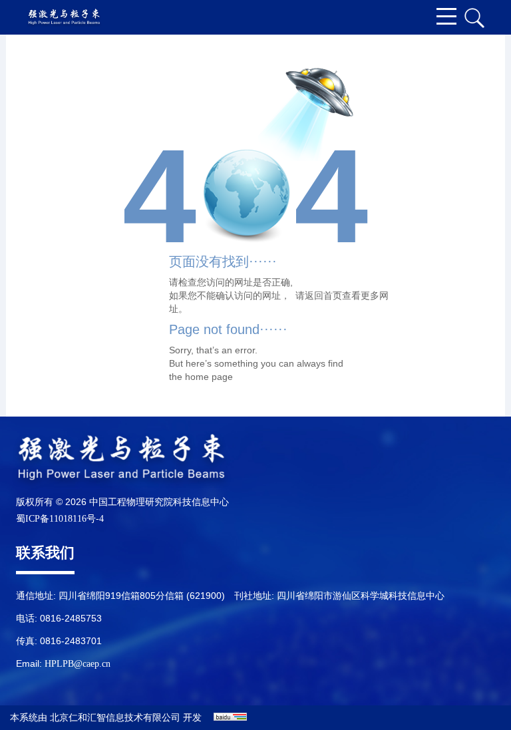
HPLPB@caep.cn (77, 664)
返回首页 (323, 295)
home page (209, 376)
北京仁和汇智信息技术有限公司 (115, 718)
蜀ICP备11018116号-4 (60, 519)
